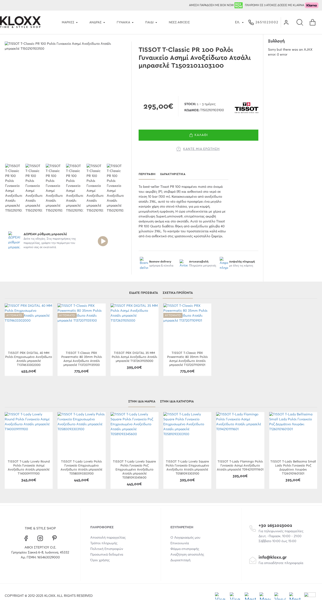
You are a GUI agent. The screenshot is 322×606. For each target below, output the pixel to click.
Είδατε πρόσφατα (143, 293)
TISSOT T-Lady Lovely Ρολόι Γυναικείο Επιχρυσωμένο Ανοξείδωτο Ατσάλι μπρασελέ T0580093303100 (81, 467)
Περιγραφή (147, 174)
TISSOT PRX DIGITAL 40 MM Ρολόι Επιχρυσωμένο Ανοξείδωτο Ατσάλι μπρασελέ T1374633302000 (28, 359)
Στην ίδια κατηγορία (177, 401)
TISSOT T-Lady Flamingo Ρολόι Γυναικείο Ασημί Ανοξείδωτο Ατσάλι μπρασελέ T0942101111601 (240, 465)
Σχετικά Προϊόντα (178, 293)
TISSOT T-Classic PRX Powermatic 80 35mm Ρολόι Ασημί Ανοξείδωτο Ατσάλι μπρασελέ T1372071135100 (81, 359)
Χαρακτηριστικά (173, 174)
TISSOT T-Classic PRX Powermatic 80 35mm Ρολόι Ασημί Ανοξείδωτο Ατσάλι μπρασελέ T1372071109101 (187, 359)
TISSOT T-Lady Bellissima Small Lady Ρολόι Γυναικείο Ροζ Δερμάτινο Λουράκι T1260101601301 (293, 467)
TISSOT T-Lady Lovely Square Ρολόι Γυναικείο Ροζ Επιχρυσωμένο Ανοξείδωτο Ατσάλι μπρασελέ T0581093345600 (134, 469)
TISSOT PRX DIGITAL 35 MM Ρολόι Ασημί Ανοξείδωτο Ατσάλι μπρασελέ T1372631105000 (134, 357)
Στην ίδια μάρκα (141, 401)
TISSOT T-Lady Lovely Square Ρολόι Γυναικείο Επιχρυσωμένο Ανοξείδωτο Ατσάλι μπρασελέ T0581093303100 (187, 467)
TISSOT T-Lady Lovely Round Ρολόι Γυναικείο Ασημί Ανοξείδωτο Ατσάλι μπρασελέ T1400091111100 (29, 467)
